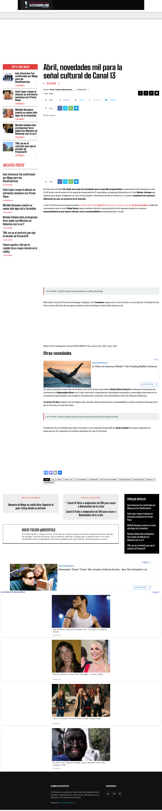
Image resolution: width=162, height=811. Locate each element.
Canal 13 (68, 480)
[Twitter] (145, 93)
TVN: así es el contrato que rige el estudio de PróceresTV (25, 148)
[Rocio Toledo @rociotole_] (14, 534)
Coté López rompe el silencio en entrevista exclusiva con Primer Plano (26, 96)
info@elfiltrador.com (67, 803)
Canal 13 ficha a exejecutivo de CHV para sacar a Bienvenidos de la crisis (91, 513)
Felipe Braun (125, 480)
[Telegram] (156, 93)
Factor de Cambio (108, 480)
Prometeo (49, 482)
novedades (139, 480)
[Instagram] (114, 793)
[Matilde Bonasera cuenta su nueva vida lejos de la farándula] (8, 113)
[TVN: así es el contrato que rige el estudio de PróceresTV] (8, 146)
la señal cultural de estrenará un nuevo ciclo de (113, 205)
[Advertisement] (81, 36)
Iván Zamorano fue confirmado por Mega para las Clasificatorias (26, 78)
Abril (59, 480)
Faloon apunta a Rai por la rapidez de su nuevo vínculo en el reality (20, 248)
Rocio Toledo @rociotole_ (61, 90)
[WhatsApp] (151, 93)
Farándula (20, 104)
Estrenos (93, 480)
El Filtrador (80, 480)
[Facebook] (140, 93)
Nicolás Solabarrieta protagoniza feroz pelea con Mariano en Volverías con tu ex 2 (26, 129)
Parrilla (150, 480)
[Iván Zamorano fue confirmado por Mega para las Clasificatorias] (8, 76)
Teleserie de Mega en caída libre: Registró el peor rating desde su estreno (30, 506)
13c (52, 480)
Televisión (19, 86)
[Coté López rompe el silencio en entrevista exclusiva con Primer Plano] (8, 95)
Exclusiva (19, 119)
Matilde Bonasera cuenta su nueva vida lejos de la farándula (26, 112)
